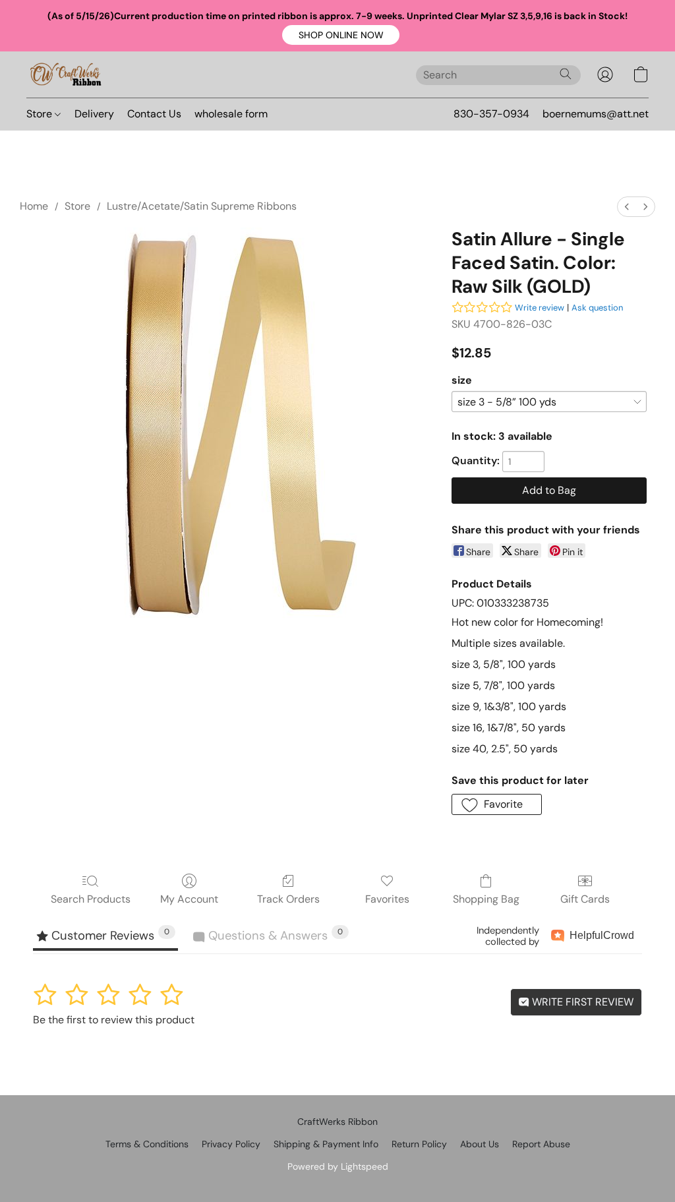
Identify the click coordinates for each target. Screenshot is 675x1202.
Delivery (94, 114)
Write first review (581, 1002)
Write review (539, 307)
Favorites (387, 899)
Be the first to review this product (113, 1020)
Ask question (597, 307)
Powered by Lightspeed (337, 1166)
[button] (340, 35)
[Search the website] (565, 74)
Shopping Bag (486, 899)
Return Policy (419, 1144)
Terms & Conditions (147, 1144)
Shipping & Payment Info (326, 1144)
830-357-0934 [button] (491, 114)
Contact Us (154, 114)
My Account (189, 899)
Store (40, 114)
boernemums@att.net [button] (596, 114)
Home (34, 206)
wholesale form (231, 114)
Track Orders (288, 899)
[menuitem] (627, 206)
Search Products (91, 899)
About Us (479, 1144)
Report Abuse (541, 1144)
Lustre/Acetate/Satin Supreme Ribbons (202, 206)
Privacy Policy (231, 1144)
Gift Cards (585, 899)
